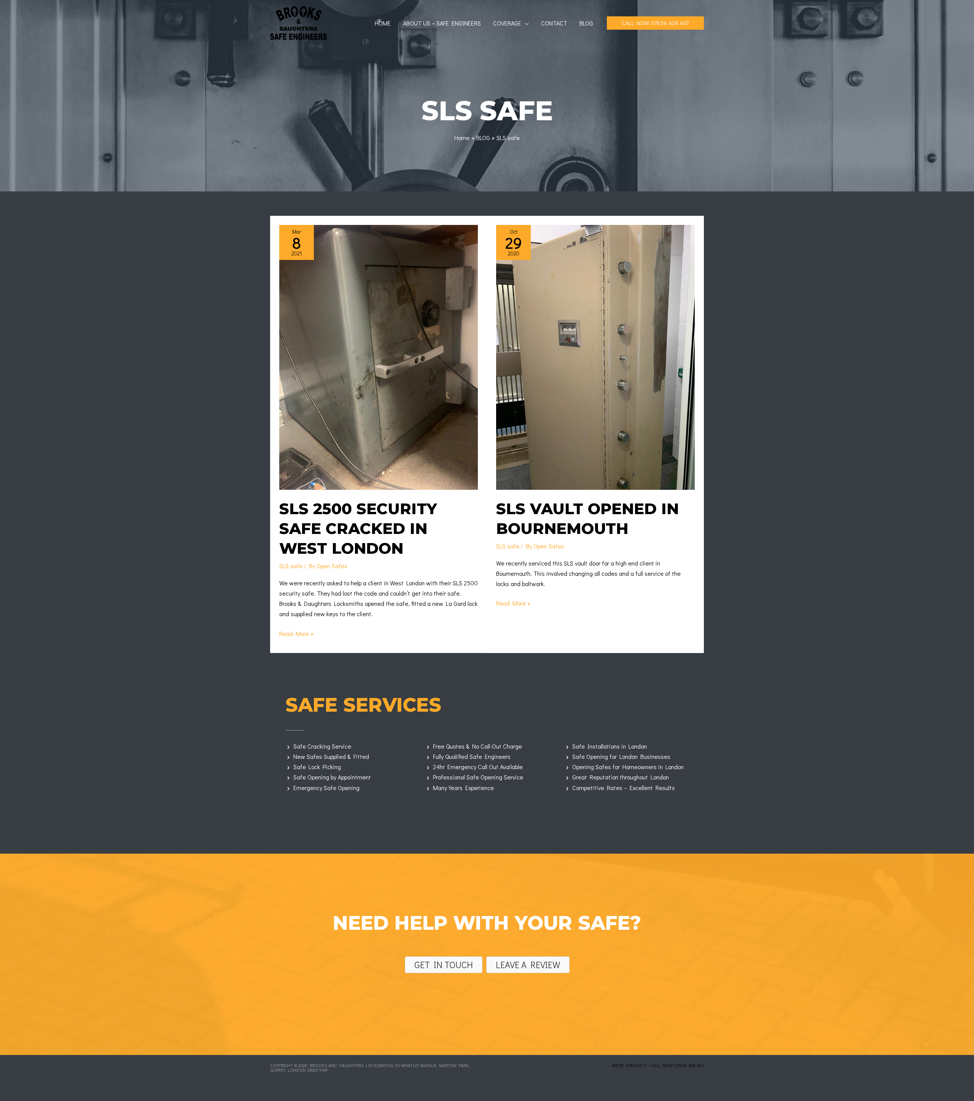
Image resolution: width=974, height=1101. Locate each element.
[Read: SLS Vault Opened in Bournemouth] (595, 356)
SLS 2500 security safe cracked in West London (358, 528)
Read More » (296, 634)
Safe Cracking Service (322, 746)
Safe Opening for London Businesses (621, 756)
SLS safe (290, 566)
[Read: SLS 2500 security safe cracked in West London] (378, 356)
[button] (525, 23)
